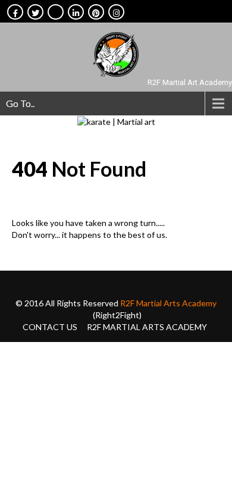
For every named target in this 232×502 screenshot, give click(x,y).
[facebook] (15, 12)
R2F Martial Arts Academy (168, 303)
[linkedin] (76, 12)
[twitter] (35, 12)
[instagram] (116, 12)
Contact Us (50, 327)
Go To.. (20, 103)
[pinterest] (96, 12)
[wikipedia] (56, 12)
